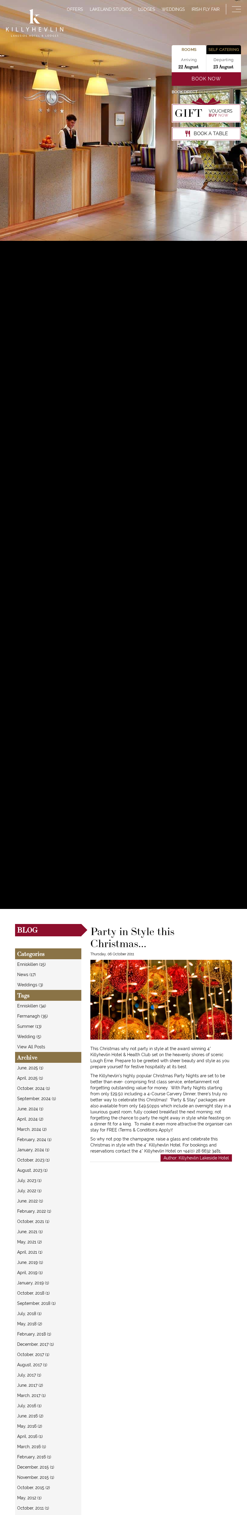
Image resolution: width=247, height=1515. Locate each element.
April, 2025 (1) (30, 1078)
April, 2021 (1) (29, 1252)
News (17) (26, 974)
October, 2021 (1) (33, 1221)
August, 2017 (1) (32, 1364)
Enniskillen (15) (31, 964)
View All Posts (31, 1046)
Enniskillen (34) (31, 1005)
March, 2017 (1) (31, 1395)
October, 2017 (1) (33, 1354)
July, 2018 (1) (29, 1313)
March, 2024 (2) (32, 1129)
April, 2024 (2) (30, 1119)
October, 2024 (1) (33, 1088)
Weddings (173, 9)
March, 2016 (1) (31, 1446)
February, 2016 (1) (34, 1456)
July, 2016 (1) (29, 1405)
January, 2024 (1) (33, 1149)
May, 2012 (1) (29, 1497)
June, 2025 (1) (30, 1067)
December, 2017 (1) (35, 1344)
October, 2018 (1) (33, 1293)
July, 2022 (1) (29, 1190)
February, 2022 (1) (34, 1211)
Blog (27, 930)
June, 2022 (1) (30, 1201)
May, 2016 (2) (29, 1426)
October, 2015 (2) (33, 1487)
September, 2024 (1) (36, 1098)
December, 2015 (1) (35, 1467)
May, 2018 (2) (29, 1323)
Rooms (189, 49)
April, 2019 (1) (30, 1272)
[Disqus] (161, 1237)
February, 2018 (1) (34, 1334)
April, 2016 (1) (30, 1436)
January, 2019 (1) (33, 1282)
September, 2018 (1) (36, 1303)
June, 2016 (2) (30, 1416)
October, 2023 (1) (33, 1160)
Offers (75, 9)
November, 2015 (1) (35, 1477)
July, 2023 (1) (29, 1180)
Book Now (206, 79)
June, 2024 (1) (30, 1108)
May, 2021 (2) (29, 1242)
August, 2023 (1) (32, 1170)
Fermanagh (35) (32, 1016)
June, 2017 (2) (30, 1385)
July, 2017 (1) (29, 1375)
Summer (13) (29, 1026)
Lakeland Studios (111, 9)
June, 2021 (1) (30, 1231)
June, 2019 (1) (30, 1262)
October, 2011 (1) (33, 1508)
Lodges (146, 9)
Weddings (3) (30, 984)
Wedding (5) (29, 1036)
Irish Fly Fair (206, 9)
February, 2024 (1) (34, 1139)
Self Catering (223, 49)
